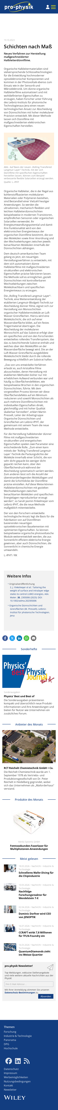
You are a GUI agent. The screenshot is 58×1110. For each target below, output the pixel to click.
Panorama (10, 1040)
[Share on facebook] (5, 638)
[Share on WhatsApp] (26, 638)
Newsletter (10, 1089)
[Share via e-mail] (33, 638)
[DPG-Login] (47, 7)
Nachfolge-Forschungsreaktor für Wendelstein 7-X (33, 895)
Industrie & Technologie (18, 1036)
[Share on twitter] (12, 638)
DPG (6, 1044)
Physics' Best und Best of (19, 696)
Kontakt (8, 1085)
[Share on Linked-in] (19, 638)
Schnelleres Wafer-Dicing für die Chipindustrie (36, 874)
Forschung (10, 1031)
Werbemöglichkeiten (16, 1077)
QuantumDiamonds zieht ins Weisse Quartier (34, 953)
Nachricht (36, 866)
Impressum (10, 1073)
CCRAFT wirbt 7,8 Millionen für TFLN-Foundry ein (35, 934)
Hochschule (11, 1048)
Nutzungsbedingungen (17, 1081)
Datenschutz (11, 1069)
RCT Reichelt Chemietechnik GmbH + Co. (28, 768)
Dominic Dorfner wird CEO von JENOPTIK (35, 915)
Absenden (46, 996)
